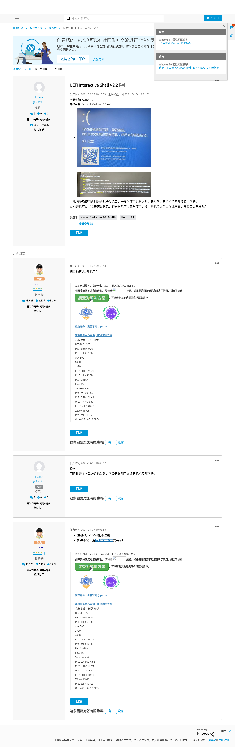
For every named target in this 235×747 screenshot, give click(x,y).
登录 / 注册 (213, 18)
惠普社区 (18, 28)
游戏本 (53, 28)
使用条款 (211, 740)
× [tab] (224, 26)
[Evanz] (39, 87)
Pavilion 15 (127, 217)
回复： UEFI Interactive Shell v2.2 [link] (80, 28)
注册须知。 (224, 740)
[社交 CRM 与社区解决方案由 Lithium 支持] (205, 732)
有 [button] (109, 442)
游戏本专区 (36, 28)
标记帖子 (39, 129)
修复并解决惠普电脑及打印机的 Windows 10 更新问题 (189, 67)
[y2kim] (39, 269)
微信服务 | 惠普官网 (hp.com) (92, 326)
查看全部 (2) (86, 223)
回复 (79, 233)
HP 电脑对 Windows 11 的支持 (175, 43)
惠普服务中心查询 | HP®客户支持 (93, 335)
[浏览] (16, 18)
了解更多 (98, 59)
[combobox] (114, 18)
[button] (217, 81)
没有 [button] (121, 442)
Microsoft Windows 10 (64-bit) (98, 217)
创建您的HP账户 (73, 59)
